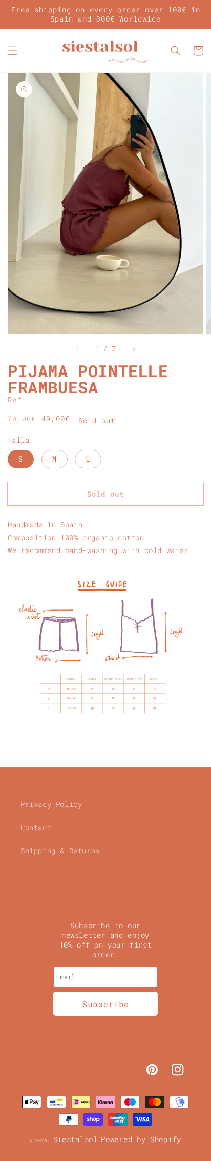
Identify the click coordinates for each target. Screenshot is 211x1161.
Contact (35, 827)
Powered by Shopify (141, 1139)
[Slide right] (133, 349)
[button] (13, 51)
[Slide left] (77, 349)
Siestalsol (75, 1139)
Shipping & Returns (60, 850)
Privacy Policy (51, 804)
